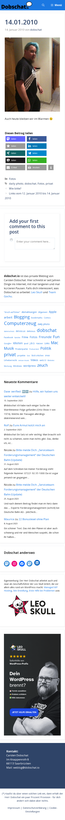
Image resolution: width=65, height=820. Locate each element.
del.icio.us (20, 331)
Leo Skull (36, 292)
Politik (45, 348)
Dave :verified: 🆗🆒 (16, 391)
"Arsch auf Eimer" (12, 312)
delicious (31, 331)
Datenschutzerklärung (35, 807)
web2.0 (43, 360)
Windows (17, 365)
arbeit (8, 317)
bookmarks (36, 317)
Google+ (8, 343)
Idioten (18, 343)
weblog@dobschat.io (26, 767)
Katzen (39, 343)
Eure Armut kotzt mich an (29, 425)
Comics (47, 317)
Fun (56, 336)
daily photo (16, 183)
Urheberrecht (10, 360)
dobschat (30, 183)
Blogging (22, 317)
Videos (34, 360)
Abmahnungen (29, 312)
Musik (9, 348)
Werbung (8, 366)
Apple (52, 312)
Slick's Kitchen (37, 355)
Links (47, 343)
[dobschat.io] (17, 5)
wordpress (29, 366)
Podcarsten (34, 349)
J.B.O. (32, 343)
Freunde (45, 337)
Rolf (6, 425)
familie (17, 337)
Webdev (50, 360)
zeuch (42, 365)
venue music (23, 360)
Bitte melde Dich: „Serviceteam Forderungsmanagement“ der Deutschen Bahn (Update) (29, 455)
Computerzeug (20, 323)
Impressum (14, 807)
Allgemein (42, 312)
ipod (26, 343)
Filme (25, 337)
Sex (28, 355)
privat (49, 183)
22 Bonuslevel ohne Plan (34, 519)
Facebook (8, 337)
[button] (43, 5)
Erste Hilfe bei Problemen (42, 590)
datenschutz (9, 331)
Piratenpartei (21, 349)
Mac (54, 342)
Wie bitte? (15, 188)
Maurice (9, 519)
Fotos (12, 179)
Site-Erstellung (20, 590)
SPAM (47, 355)
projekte (21, 355)
